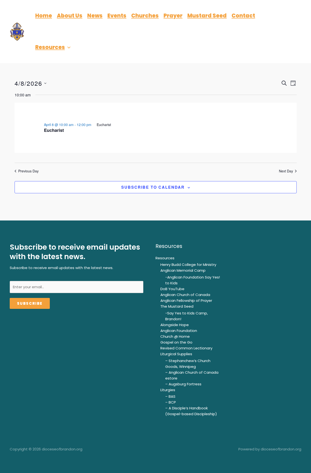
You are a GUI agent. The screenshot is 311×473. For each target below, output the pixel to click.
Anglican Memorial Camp (183, 270)
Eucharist (54, 130)
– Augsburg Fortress (183, 384)
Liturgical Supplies (176, 353)
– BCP (170, 402)
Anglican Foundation (178, 330)
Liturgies (167, 389)
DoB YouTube (172, 288)
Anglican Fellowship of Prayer (186, 300)
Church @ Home (175, 336)
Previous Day (28, 171)
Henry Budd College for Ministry (188, 264)
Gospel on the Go (176, 342)
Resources (165, 258)
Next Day (286, 171)
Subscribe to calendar (153, 187)
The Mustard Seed (176, 306)
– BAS (170, 396)
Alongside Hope (174, 324)
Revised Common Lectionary (186, 348)
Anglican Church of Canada (185, 294)
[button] (67, 47)
